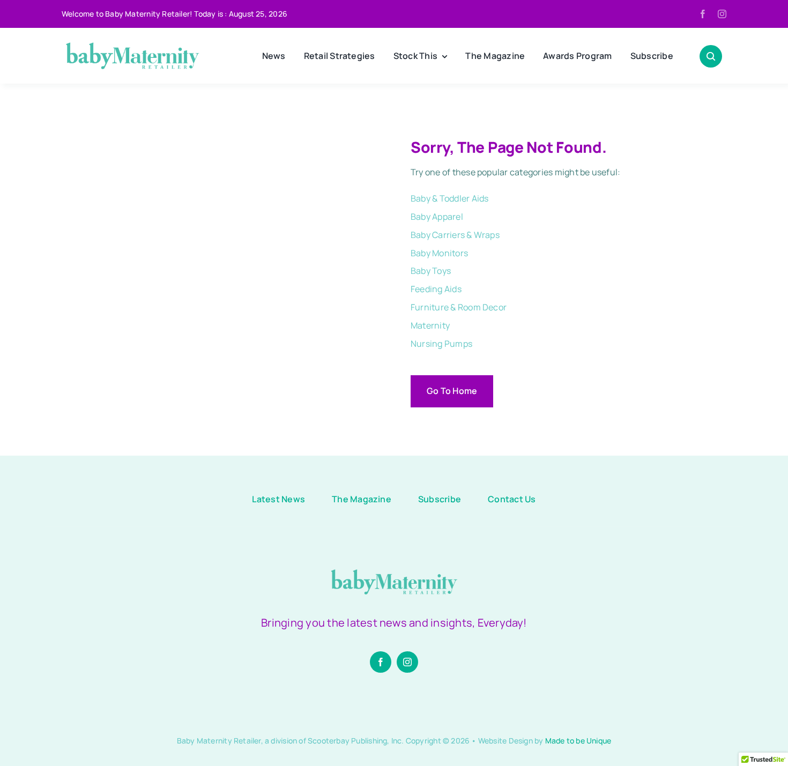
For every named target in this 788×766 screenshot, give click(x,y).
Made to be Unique (578, 740)
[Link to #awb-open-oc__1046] (711, 56)
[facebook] (702, 14)
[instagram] (722, 14)
